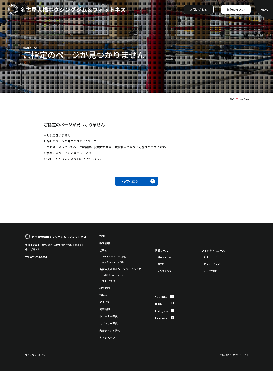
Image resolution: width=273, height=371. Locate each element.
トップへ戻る (129, 181)
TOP (232, 99)
